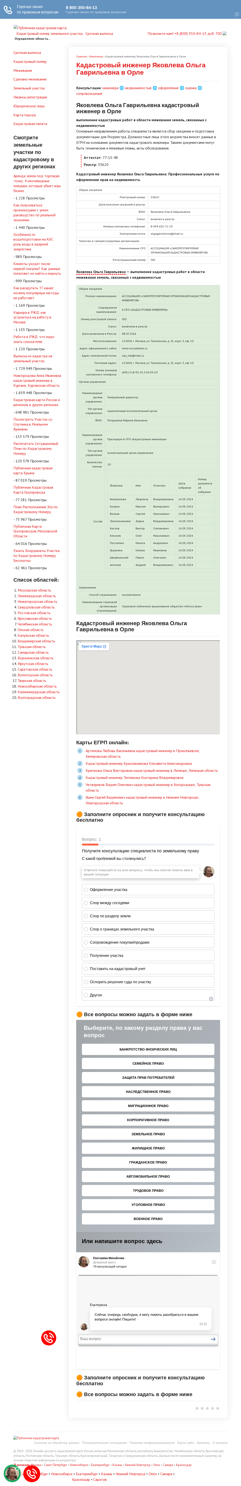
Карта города (24, 115)
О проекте (220, 1443)
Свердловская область (36, 607)
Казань (117, 1465)
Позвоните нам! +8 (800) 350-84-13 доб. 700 (185, 33)
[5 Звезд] (217, 1408)
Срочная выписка (99, 33)
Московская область (34, 590)
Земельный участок (29, 88)
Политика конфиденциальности (152, 1443)
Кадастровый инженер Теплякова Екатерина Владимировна (134, 777)
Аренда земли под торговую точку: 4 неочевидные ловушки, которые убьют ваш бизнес (37, 183)
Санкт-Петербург (55, 1465)
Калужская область (33, 635)
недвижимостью (138, 87)
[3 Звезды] (207, 1408)
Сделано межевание (30, 79)
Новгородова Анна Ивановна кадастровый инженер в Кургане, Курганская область (37, 380)
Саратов (100, 1479)
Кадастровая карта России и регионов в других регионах (36, 402)
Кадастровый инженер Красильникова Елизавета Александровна (139, 763)
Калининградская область (39, 691)
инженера (110, 87)
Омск (156, 1465)
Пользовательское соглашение (104, 1443)
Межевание (22, 70)
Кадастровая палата (30, 123)
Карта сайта (185, 1443)
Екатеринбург (100, 1465)
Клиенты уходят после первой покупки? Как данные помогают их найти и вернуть (37, 268)
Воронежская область (35, 658)
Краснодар (184, 1465)
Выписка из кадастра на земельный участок (32, 358)
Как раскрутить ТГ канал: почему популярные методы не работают (36, 293)
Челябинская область (35, 624)
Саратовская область (35, 669)
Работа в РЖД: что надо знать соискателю (33, 339)
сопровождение (89, 93)
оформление (168, 87)
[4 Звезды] (212, 1408)
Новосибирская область (37, 686)
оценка (191, 87)
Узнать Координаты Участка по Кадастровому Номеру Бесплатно (36, 555)
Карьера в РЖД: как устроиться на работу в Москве (32, 317)
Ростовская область (34, 612)
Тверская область (32, 680)
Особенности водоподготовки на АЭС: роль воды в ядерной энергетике (33, 241)
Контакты (203, 1443)
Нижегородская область (37, 601)
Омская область (31, 629)
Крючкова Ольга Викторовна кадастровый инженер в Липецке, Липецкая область (152, 770)
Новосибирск (79, 1465)
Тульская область (32, 646)
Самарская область (33, 652)
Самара (168, 1465)
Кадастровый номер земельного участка (49, 33)
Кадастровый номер (30, 61)
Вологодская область (35, 675)
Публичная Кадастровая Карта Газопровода (33, 490)
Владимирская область (36, 641)
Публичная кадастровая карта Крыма (32, 470)
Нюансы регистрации (30, 97)
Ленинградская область (37, 595)
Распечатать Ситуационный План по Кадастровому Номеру (35, 448)
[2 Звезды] (202, 1408)
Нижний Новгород (137, 1465)
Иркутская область (33, 663)
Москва (36, 1465)
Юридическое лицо (29, 106)
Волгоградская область (37, 697)
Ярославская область (35, 618)
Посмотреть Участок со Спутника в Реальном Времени (32, 424)
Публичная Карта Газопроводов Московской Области (35, 531)
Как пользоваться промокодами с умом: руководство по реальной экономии (34, 212)
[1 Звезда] (197, 1408)
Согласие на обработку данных (56, 1443)
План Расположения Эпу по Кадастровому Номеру (35, 509)
